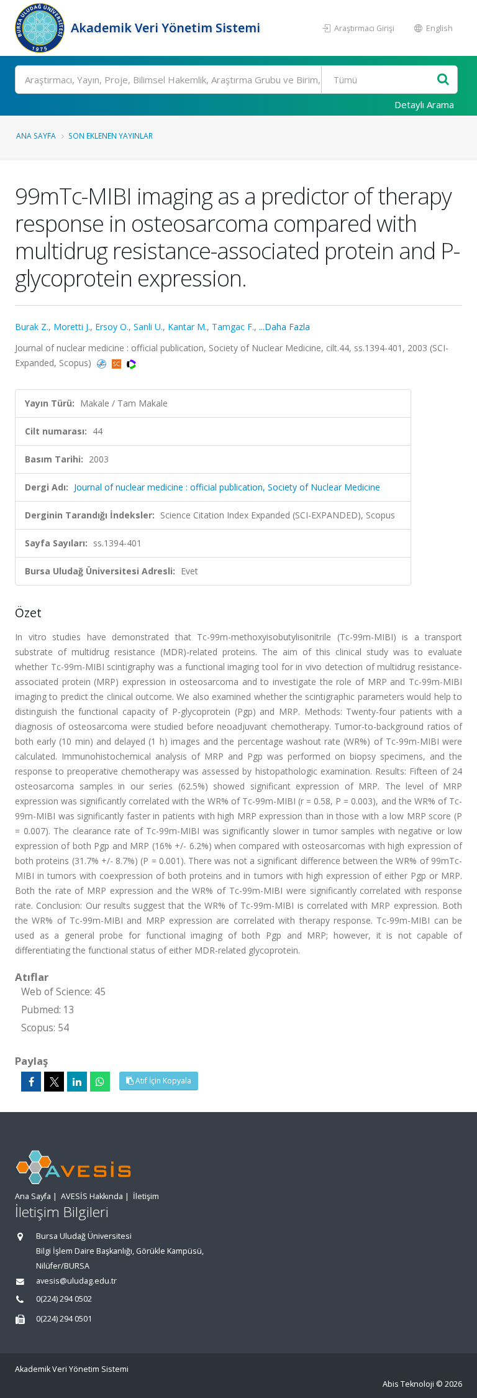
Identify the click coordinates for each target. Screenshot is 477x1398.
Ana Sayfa (36, 135)
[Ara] (443, 80)
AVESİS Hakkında (92, 1196)
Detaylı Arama (424, 104)
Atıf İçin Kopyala (162, 1080)
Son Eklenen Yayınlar (110, 135)
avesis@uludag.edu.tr (76, 1281)
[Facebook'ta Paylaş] (31, 1082)
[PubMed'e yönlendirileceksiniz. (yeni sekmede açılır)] (103, 363)
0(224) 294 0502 (64, 1299)
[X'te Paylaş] (54, 1082)
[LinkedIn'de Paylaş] (77, 1082)
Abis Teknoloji (408, 1384)
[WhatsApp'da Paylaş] (100, 1082)
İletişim (146, 1196)
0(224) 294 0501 (64, 1318)
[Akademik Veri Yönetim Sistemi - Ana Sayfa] (41, 28)
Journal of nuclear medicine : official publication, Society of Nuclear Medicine (227, 487)
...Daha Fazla (284, 327)
